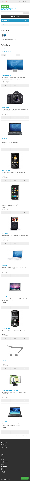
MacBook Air (5, 297)
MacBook (4, 265)
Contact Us (3, 452)
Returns (2, 454)
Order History (4, 469)
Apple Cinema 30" (6, 75)
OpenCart (8, 478)
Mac (5, 48)
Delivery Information (5, 446)
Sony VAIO (5, 422)
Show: (18, 55)
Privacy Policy (4, 447)
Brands (2, 459)
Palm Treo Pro (6, 328)
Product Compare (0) (6, 51)
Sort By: (3, 55)
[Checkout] (27, 1)
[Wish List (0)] (23, 1)
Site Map (3, 455)
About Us (3, 444)
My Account (3, 468)
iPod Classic (5, 233)
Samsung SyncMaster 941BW (10, 390)
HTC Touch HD (6, 170)
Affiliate (2, 462)
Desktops (9, 25)
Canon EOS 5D (5, 107)
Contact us (25, 478)
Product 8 (4, 360)
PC (4, 47)
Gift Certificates (4, 461)
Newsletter (3, 472)
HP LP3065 (4, 139)
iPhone (4, 202)
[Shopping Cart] (25, 1)
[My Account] (21, 1)
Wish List (3, 471)
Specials (2, 464)
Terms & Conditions (5, 449)
